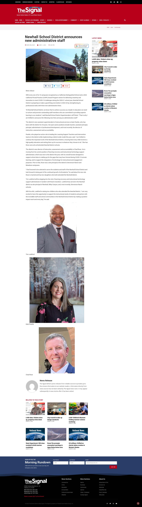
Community (74, 20)
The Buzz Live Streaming (32, 20)
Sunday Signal (30, 22)
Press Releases (41, 22)
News (20, 20)
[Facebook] (111, 2)
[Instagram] (121, 2)
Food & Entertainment (61, 20)
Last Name (72, 460)
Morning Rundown (28, 2)
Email (87, 460)
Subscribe (18, 2)
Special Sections (20, 22)
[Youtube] (117, 2)
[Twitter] (114, 2)
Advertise (51, 2)
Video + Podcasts (104, 20)
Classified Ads (60, 2)
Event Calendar (84, 20)
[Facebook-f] (107, 503)
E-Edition (37, 2)
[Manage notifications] (138, 503)
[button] (125, 20)
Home (16, 20)
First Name (56, 460)
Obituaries (69, 2)
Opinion (94, 20)
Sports (42, 20)
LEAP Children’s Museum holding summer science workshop (77, 420)
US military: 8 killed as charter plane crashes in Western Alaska (77, 445)
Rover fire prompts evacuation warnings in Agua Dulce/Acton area (55, 445)
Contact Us (44, 2)
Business (49, 20)
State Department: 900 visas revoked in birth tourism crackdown (35, 445)
